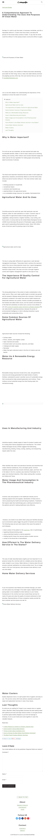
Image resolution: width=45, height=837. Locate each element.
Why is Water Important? (12, 102)
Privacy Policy (22, 805)
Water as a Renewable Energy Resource (16, 112)
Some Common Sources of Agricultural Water (18, 110)
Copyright (22, 807)
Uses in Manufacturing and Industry (15, 115)
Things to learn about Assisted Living (14, 731)
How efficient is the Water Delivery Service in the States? (21, 122)
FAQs (22, 809)
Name (4, 774)
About (22, 830)
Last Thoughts (9, 130)
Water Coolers (9, 127)
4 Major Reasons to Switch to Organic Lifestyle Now (18, 726)
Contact (22, 828)
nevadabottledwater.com (11, 78)
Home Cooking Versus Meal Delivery (13, 728)
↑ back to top (22, 797)
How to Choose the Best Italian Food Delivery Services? (19, 733)
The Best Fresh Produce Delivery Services (15, 735)
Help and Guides (7, 7)
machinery (27, 530)
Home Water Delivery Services (14, 125)
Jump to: (8, 99)
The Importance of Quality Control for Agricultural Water (21, 107)
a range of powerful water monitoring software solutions (23, 307)
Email (4, 779)
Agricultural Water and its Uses (14, 105)
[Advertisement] (22, 24)
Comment (5, 752)
